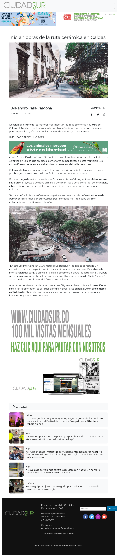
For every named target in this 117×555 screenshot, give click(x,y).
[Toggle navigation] (111, 6)
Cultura (29, 415)
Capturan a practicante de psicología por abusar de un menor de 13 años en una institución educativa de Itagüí (64, 438)
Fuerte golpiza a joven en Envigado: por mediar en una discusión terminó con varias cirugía (62, 488)
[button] (4, 18)
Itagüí (28, 433)
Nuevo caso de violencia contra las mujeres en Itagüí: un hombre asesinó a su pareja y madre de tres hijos (63, 471)
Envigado (30, 483)
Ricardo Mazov (65, 533)
